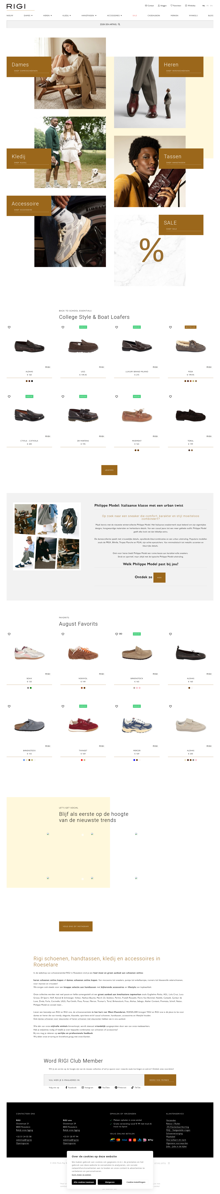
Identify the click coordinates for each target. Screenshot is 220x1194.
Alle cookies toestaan (84, 1182)
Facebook (72, 1087)
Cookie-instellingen (136, 1182)
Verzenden (171, 1120)
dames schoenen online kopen (82, 980)
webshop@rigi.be (24, 1139)
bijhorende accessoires (112, 987)
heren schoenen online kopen (48, 980)
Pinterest (122, 1087)
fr (208, 5)
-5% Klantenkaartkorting (177, 1126)
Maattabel (170, 1136)
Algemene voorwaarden (177, 1143)
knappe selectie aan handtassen (80, 987)
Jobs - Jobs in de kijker (176, 1146)
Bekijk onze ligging (24, 1129)
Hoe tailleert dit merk (176, 1139)
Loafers (109, 470)
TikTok (138, 1087)
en (211, 5)
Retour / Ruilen (173, 1123)
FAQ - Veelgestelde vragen (178, 1129)
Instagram (89, 1087)
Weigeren (110, 1182)
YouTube (106, 1087)
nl (204, 5)
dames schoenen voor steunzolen (53, 1018)
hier (159, 577)
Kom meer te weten (81, 1174)
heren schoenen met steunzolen (86, 1018)
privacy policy (160, 1163)
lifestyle (132, 987)
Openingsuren (22, 1143)
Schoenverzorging (174, 1133)
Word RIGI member (159, 1080)
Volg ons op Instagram (76, 926)
